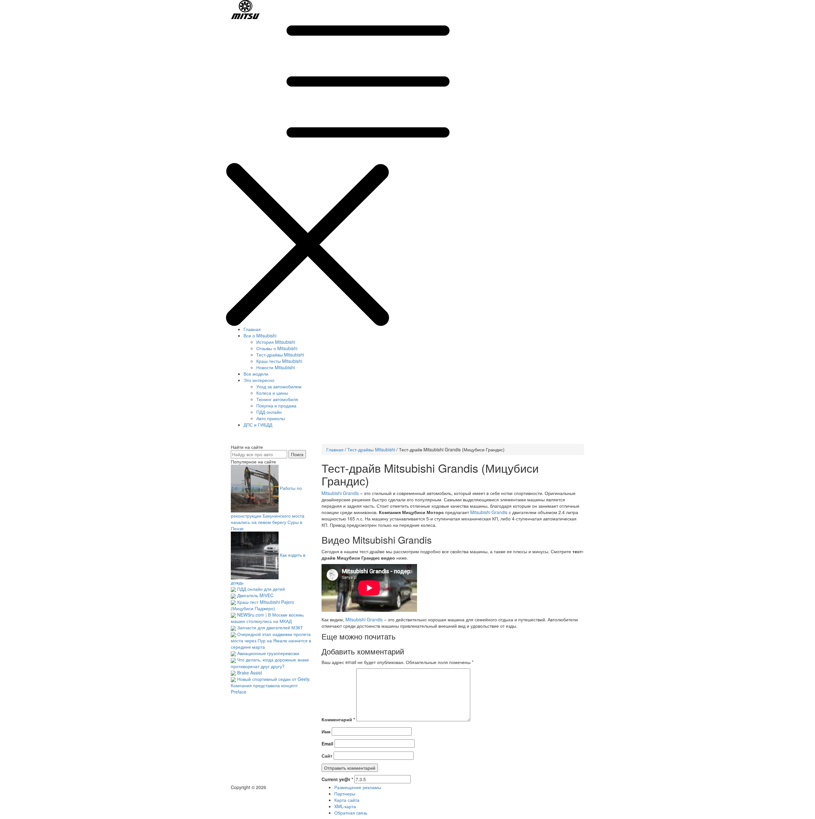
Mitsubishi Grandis (340, 493)
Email (327, 743)
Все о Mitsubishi (260, 335)
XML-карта (345, 806)
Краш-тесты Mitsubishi (279, 361)
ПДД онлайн (269, 412)
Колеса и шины (272, 393)
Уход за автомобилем (278, 386)
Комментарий (338, 719)
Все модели (256, 374)
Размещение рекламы (357, 787)
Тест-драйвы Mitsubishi (280, 354)
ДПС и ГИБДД (258, 424)
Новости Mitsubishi (275, 367)
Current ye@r (337, 779)
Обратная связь (350, 812)
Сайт (327, 755)
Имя (326, 731)
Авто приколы (270, 418)
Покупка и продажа (276, 405)
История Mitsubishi (275, 342)
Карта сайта (346, 800)
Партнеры (344, 793)
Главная (252, 329)
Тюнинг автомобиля (277, 399)
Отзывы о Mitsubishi (276, 348)
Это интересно (259, 380)
